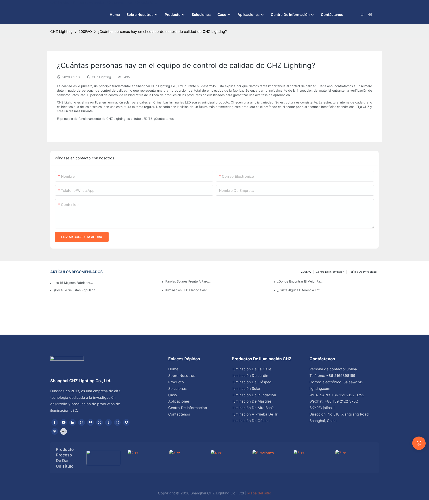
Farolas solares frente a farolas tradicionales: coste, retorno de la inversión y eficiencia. (188, 281)
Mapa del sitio (259, 493)
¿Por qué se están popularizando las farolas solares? (76, 290)
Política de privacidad (362, 271)
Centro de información (330, 271)
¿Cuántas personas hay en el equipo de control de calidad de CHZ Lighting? (162, 31)
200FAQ (85, 31)
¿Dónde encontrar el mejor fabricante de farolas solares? (300, 281)
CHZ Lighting (61, 31)
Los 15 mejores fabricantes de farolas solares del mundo (74, 283)
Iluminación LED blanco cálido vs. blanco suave (188, 290)
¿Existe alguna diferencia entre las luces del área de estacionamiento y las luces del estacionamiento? (300, 290)
